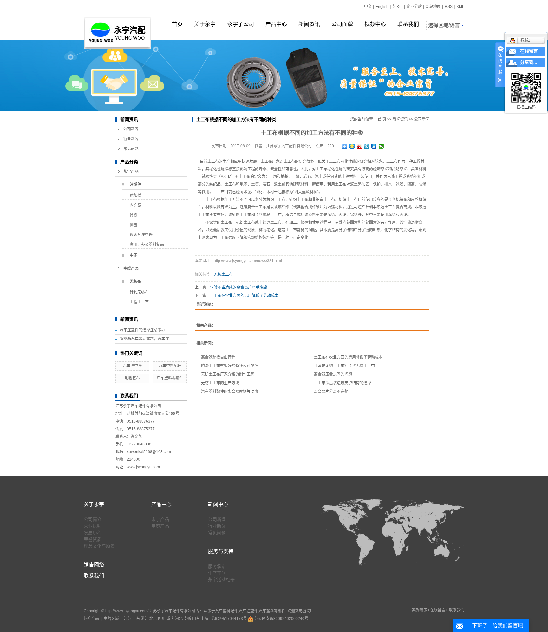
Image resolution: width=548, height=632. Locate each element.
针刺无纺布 (139, 292)
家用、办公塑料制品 (147, 244)
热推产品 (91, 618)
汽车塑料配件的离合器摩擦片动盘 (229, 391)
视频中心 (375, 24)
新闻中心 (218, 504)
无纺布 (135, 281)
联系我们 (408, 24)
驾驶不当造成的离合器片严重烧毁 (238, 287)
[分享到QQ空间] (352, 146)
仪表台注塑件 (141, 235)
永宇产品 (131, 171)
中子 (133, 255)
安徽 (187, 618)
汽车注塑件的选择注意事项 (142, 330)
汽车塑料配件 (170, 366)
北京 (153, 618)
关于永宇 (205, 24)
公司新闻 (131, 129)
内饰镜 (135, 205)
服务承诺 (217, 566)
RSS (449, 6)
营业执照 (92, 526)
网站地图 (433, 6)
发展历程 (92, 532)
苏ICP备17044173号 (229, 618)
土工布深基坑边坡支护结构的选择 (342, 383)
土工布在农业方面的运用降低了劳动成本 (244, 295)
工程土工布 (139, 302)
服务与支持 (220, 551)
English (381, 6)
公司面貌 (342, 24)
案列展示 (419, 610)
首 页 (382, 119)
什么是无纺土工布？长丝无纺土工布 (344, 366)
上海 (204, 618)
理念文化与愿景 (99, 546)
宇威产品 (131, 268)
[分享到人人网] (374, 146)
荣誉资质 (92, 539)
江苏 (127, 618)
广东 (136, 618)
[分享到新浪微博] (359, 146)
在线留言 (437, 610)
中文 (368, 6)
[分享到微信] (381, 146)
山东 (196, 618)
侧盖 (133, 225)
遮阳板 (135, 195)
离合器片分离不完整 (331, 391)
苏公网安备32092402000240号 (280, 618)
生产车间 (217, 573)
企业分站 (414, 6)
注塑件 (135, 184)
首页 (177, 24)
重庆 (170, 618)
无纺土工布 (223, 274)
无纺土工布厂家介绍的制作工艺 (227, 374)
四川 (162, 618)
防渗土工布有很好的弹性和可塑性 (229, 366)
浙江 (144, 618)
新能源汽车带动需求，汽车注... (146, 339)
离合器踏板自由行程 (218, 357)
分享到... (528, 62)
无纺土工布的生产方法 (220, 383)
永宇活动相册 (221, 579)
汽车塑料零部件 (170, 378)
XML (460, 6)
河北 (179, 618)
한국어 (397, 6)
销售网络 (94, 564)
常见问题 (131, 149)
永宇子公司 (240, 24)
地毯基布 (132, 378)
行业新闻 (131, 139)
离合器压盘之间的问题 (333, 374)
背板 (133, 215)
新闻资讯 (309, 24)
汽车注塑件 (132, 366)
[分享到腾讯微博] (366, 146)
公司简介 (92, 519)
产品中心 (276, 24)
